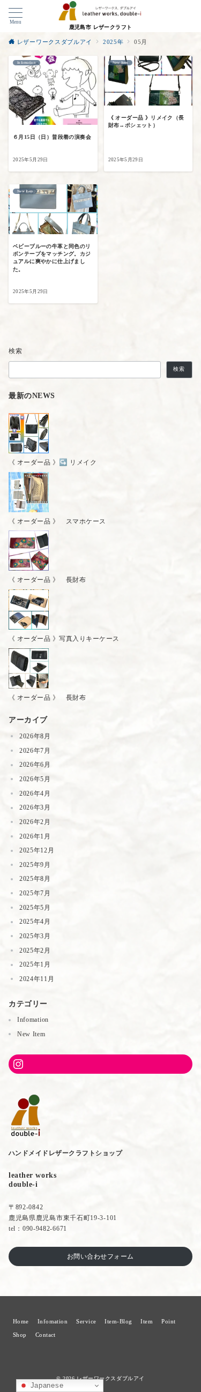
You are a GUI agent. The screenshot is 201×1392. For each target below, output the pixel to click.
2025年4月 (35, 921)
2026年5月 (35, 779)
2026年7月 (35, 750)
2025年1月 (35, 964)
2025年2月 (35, 950)
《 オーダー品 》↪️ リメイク (52, 462)
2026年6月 (35, 764)
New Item (31, 1034)
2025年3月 (35, 936)
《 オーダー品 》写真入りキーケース (64, 638)
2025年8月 (35, 878)
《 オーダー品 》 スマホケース (57, 521)
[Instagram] (100, 1064)
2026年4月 (35, 793)
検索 (16, 351)
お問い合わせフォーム (100, 1256)
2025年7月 (35, 893)
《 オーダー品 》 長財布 (47, 579)
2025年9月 (35, 865)
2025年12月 (37, 850)
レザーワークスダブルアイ (111, 1378)
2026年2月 (35, 822)
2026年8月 (35, 736)
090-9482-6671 (45, 1228)
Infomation (33, 1019)
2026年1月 (35, 836)
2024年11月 (37, 979)
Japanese (45, 1385)
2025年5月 (35, 907)
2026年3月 (35, 807)
